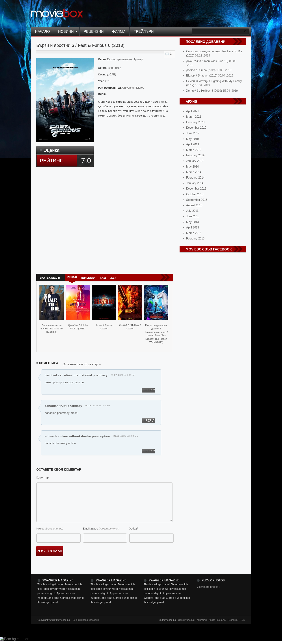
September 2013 (196, 199)
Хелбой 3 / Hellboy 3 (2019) (130, 327)
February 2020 (195, 122)
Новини (64, 32)
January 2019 (194, 161)
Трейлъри (144, 31)
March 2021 (193, 116)
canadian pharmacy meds (61, 413)
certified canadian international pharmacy (76, 375)
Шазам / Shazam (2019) (104, 327)
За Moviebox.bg (167, 620)
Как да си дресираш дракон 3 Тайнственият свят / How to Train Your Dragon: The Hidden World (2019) (156, 333)
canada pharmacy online (60, 443)
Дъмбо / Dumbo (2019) (200, 70)
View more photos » (209, 586)
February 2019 (195, 155)
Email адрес (90, 528)
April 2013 (192, 227)
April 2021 (192, 111)
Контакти (202, 620)
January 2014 (194, 183)
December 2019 (196, 127)
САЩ (112, 74)
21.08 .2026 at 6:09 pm (125, 436)
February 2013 (195, 238)
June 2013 (192, 216)
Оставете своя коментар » (82, 364)
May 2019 (192, 139)
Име (39, 528)
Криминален (124, 59)
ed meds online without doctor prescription (77, 436)
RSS (242, 620)
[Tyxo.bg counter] (14, 639)
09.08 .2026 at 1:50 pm (97, 405)
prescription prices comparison (64, 382)
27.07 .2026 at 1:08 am (123, 375)
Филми (118, 31)
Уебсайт (134, 528)
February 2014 (195, 177)
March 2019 (193, 150)
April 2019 (192, 144)
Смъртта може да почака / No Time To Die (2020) (52, 328)
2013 (108, 81)
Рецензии (94, 31)
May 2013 (192, 222)
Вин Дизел (114, 67)
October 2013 (194, 194)
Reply (150, 390)
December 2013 (196, 188)
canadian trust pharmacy (63, 405)
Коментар (42, 477)
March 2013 (193, 233)
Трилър (138, 59)
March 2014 (193, 172)
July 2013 (192, 210)
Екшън (111, 59)
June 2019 (192, 133)
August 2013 (194, 205)
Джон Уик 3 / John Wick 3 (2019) (78, 327)
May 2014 (192, 166)
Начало (42, 31)
